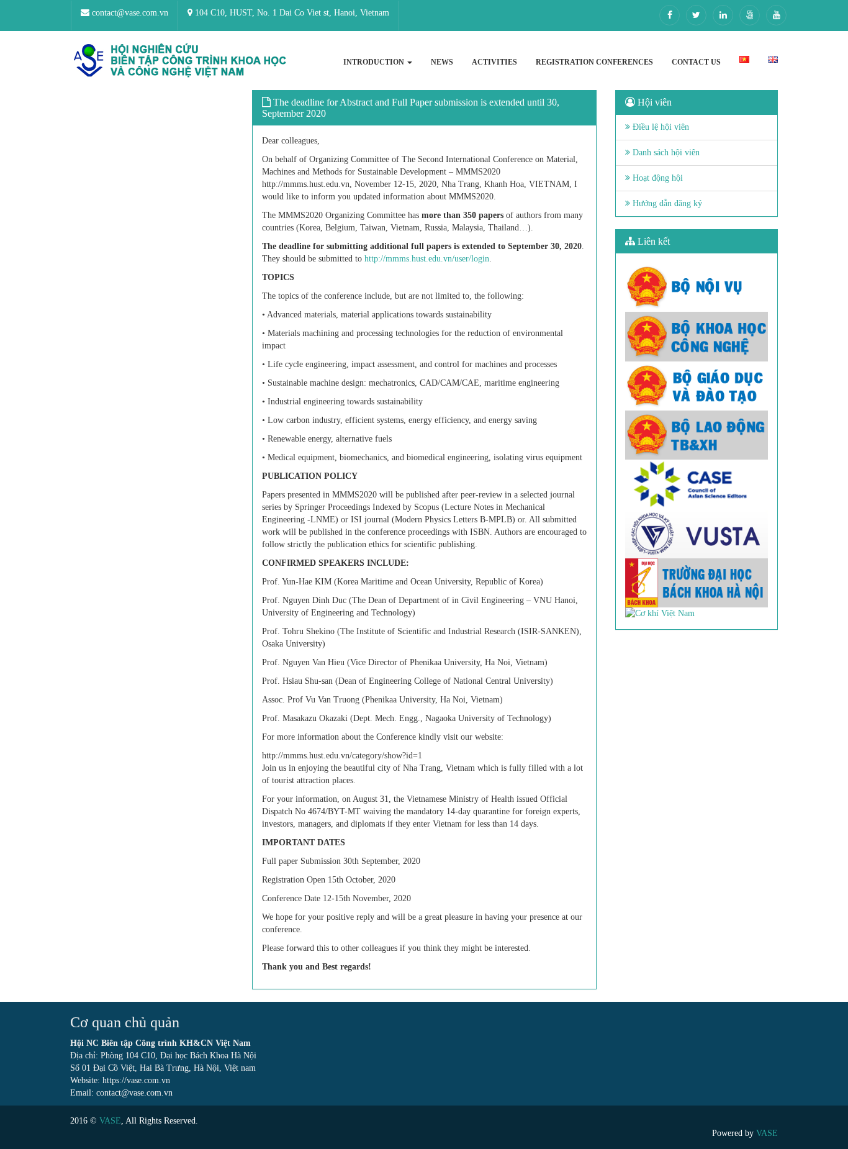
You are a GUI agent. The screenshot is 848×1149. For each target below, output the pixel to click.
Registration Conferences (594, 62)
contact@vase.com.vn (128, 12)
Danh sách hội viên (665, 152)
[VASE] (182, 60)
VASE (110, 1120)
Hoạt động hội (656, 178)
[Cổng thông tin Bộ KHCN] (697, 336)
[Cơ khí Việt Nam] (697, 613)
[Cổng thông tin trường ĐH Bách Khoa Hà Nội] (697, 582)
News (442, 62)
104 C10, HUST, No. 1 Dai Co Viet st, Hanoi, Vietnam (290, 12)
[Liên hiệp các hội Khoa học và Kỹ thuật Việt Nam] (697, 533)
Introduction (374, 62)
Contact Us (696, 62)
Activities (494, 62)
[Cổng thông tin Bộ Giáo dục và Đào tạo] (697, 386)
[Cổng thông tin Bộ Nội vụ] (697, 287)
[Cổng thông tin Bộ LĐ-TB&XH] (697, 435)
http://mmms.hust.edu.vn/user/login (426, 258)
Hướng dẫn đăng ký (666, 203)
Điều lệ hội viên (659, 127)
